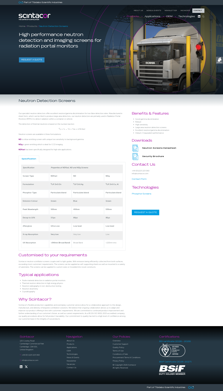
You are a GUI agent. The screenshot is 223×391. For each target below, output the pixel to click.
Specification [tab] (29, 159)
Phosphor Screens (141, 194)
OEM (169, 16)
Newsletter (171, 10)
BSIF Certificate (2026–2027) (175, 362)
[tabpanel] (72, 206)
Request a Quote (31, 60)
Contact (197, 10)
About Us (138, 10)
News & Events (153, 10)
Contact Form (139, 179)
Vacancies (185, 10)
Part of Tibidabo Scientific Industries (43, 2)
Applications (152, 16)
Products (133, 16)
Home (22, 26)
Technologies (186, 16)
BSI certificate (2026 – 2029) (175, 341)
